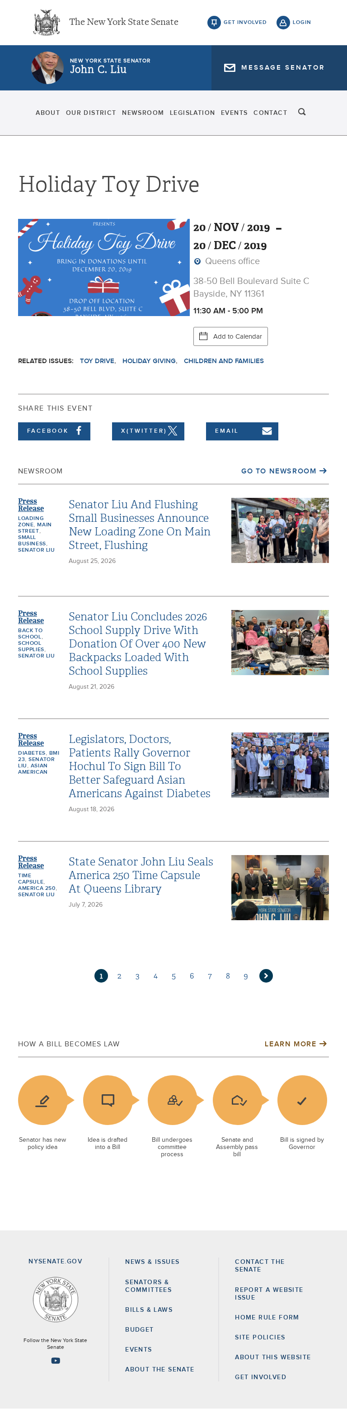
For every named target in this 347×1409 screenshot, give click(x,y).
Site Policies (260, 1337)
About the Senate (159, 1369)
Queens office (231, 261)
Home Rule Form (267, 1317)
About (48, 113)
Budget (139, 1330)
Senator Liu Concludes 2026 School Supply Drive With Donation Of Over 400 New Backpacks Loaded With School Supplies (138, 644)
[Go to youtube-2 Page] (56, 1360)
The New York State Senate (123, 22)
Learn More (290, 1044)
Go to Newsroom (278, 471)
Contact (270, 113)
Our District (91, 113)
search (302, 113)
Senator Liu (36, 550)
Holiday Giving (149, 361)
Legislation (192, 113)
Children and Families (224, 361)
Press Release (31, 504)
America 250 (37, 888)
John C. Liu (98, 69)
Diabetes (32, 753)
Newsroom (143, 113)
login (302, 22)
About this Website (273, 1357)
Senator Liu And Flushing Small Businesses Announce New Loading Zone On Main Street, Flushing (140, 525)
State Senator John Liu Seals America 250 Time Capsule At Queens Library (141, 875)
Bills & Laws (149, 1310)
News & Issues (152, 1262)
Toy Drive (97, 361)
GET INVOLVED (260, 1377)
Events (234, 113)
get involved (245, 22)
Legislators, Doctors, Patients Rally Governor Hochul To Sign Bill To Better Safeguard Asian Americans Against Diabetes (140, 766)
